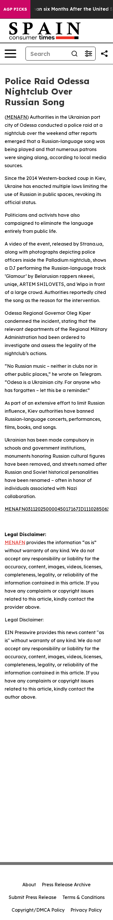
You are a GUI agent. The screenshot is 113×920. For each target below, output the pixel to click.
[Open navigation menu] (10, 53)
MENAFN (16, 117)
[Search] (74, 53)
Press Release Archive (66, 884)
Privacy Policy (86, 910)
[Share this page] (104, 53)
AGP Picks (15, 9)
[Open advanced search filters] (88, 53)
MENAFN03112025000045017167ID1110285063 (57, 509)
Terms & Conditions (83, 897)
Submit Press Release (33, 897)
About (29, 884)
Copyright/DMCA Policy (38, 910)
